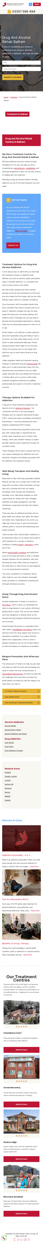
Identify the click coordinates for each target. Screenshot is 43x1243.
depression (29, 545)
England (8, 772)
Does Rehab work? (12, 697)
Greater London (11, 776)
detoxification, (19, 168)
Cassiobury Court (13, 1033)
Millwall (7, 796)
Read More (34, 866)
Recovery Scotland (13, 1197)
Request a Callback (13, 77)
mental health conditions (17, 552)
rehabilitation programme (22, 629)
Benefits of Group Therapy (15, 943)
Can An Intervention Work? (15, 899)
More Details (21, 1050)
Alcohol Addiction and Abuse (16, 734)
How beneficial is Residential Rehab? (19, 703)
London (8, 780)
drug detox (6, 605)
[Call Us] (14, 1239)
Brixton (7, 792)
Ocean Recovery (12, 1087)
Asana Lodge (10, 1142)
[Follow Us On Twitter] (21, 1239)
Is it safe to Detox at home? (16, 691)
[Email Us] (18, 1239)
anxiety (21, 545)
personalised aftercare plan (12, 674)
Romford (8, 788)
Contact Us (13, 245)
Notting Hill (9, 784)
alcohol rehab (32, 364)
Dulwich (8, 800)
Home (6, 97)
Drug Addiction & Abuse (14, 751)
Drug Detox (9, 747)
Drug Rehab (9, 743)
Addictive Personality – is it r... (16, 855)
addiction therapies (22, 408)
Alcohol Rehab (10, 726)
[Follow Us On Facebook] (25, 1239)
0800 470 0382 (21, 231)
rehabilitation (31, 168)
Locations (13, 97)
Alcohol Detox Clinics (13, 730)
